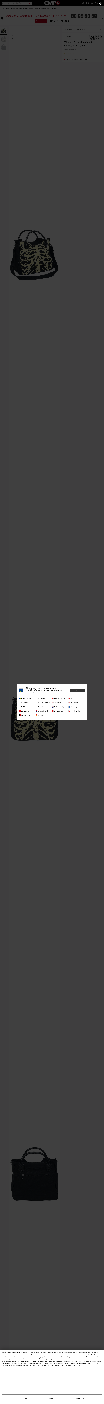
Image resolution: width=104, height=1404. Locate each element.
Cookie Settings (34, 1365)
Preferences (79, 1399)
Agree (24, 1399)
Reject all (52, 1399)
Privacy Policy (76, 1365)
